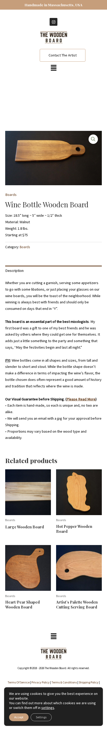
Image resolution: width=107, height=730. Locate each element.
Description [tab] (14, 270)
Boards (11, 194)
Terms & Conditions (64, 682)
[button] (53, 68)
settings (47, 707)
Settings (41, 717)
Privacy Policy (40, 682)
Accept (18, 717)
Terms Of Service (19, 682)
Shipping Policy (88, 682)
